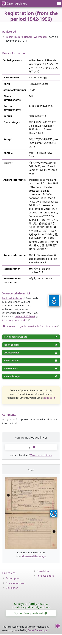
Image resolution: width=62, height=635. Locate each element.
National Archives (12, 298)
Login (29, 447)
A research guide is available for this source (32, 326)
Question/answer (16, 583)
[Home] (58, 626)
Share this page (12, 376)
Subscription (13, 578)
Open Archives (17, 3)
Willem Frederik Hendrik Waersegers (27, 37)
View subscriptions (41, 455)
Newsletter (43, 571)
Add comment (11, 368)
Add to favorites (12, 360)
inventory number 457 (15, 320)
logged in (49, 397)
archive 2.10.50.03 (25, 316)
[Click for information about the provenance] (28, 293)
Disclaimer (12, 587)
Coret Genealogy (37, 630)
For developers (45, 576)
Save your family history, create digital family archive (31, 605)
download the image (34, 556)
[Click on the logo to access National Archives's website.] (52, 298)
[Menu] (58, 3)
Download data (11, 352)
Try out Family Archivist (29, 613)
